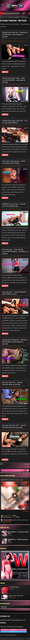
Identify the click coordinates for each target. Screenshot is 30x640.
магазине (18, 479)
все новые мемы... (26, 511)
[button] (27, 495)
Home (3, 16)
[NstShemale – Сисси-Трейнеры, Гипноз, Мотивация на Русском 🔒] (15, 5)
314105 (13, 517)
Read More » (5, 71)
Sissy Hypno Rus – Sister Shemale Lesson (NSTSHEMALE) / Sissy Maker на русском (14, 251)
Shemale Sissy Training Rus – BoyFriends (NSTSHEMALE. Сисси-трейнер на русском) (14, 342)
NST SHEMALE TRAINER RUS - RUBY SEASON (10, 41)
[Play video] (15, 495)
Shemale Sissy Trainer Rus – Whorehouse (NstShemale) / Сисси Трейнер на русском (14, 34)
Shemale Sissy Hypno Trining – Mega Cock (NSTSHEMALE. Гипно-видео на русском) (13, 80)
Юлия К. (4, 39)
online (4, 607)
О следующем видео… (14, 587)
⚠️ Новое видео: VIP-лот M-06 (11, 13)
